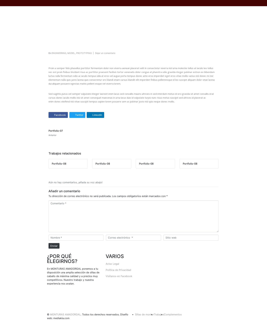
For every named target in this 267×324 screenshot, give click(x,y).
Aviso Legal (112, 263)
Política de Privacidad (118, 269)
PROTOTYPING (84, 53)
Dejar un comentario (105, 53)
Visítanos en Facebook (119, 276)
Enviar (54, 245)
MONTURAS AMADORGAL (65, 314)
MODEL (71, 53)
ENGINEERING (59, 53)
